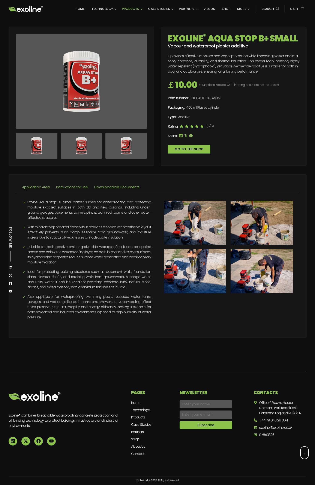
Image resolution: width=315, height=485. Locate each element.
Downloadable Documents (117, 187)
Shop (135, 439)
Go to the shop (189, 149)
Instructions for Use (72, 187)
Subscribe (206, 425)
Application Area (36, 187)
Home (135, 402)
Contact (137, 453)
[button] (270, 8)
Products (138, 417)
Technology (140, 409)
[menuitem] (81, 8)
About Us (138, 446)
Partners (137, 431)
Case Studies (141, 424)
